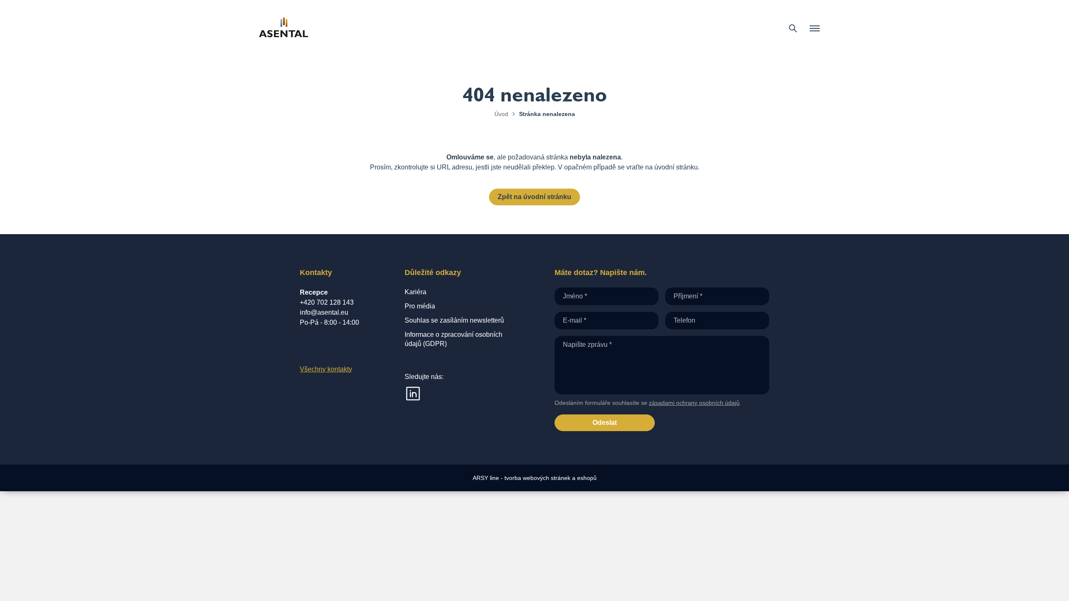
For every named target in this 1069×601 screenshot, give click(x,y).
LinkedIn (413, 393)
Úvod (501, 114)
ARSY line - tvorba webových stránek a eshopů (535, 478)
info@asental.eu (324, 312)
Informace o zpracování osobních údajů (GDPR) (453, 339)
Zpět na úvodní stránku (534, 196)
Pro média (420, 306)
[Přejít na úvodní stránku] (283, 28)
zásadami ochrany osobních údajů (694, 402)
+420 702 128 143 (327, 302)
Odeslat (605, 422)
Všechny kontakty (326, 369)
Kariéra (415, 291)
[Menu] (815, 28)
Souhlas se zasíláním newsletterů (454, 320)
